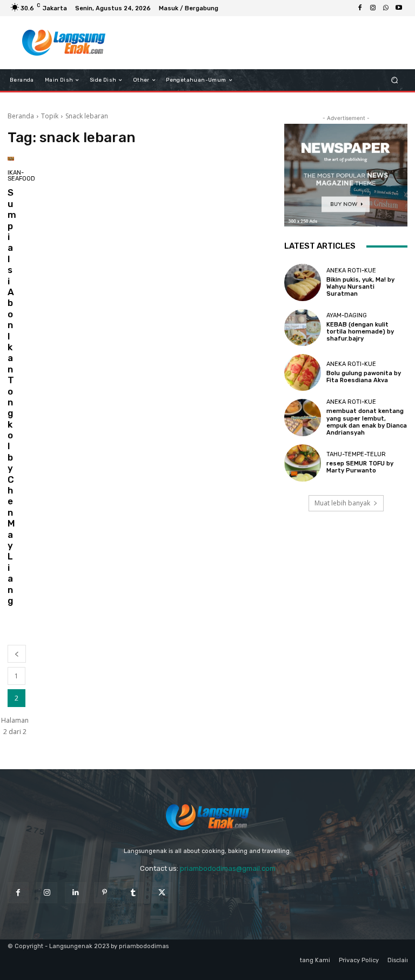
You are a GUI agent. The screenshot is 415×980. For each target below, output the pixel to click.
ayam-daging (346, 315)
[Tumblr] (133, 892)
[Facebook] (359, 8)
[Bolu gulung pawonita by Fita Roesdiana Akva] (302, 372)
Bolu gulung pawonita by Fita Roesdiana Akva (363, 377)
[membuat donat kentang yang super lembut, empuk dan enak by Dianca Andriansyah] (302, 417)
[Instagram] (372, 8)
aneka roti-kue (351, 271)
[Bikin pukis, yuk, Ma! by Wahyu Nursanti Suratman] (302, 282)
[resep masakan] (63, 43)
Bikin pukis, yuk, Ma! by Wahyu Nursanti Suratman (360, 286)
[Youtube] (398, 8)
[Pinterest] (104, 892)
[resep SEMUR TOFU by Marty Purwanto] (302, 462)
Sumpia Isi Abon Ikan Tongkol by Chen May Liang (12, 396)
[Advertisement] (258, 42)
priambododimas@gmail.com (228, 868)
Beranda (21, 116)
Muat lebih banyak (342, 503)
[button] (394, 80)
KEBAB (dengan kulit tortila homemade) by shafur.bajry (360, 331)
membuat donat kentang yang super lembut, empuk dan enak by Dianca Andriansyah (366, 422)
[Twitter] (161, 892)
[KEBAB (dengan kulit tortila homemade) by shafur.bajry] (302, 327)
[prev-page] (17, 654)
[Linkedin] (75, 892)
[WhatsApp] (385, 8)
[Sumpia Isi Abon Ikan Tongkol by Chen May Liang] (11, 159)
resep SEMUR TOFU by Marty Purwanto (359, 467)
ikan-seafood (21, 176)
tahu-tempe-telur (356, 454)
